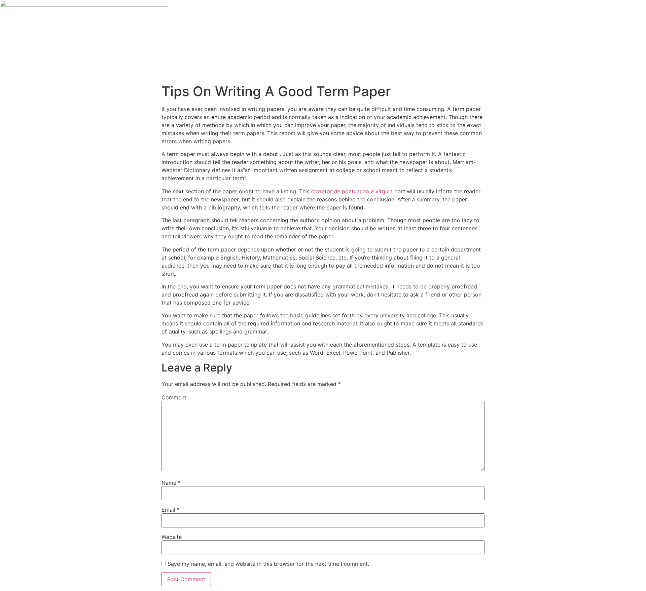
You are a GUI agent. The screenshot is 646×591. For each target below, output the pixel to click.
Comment (174, 397)
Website (172, 537)
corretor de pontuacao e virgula (352, 191)
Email (171, 509)
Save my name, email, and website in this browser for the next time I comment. (268, 563)
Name (171, 482)
